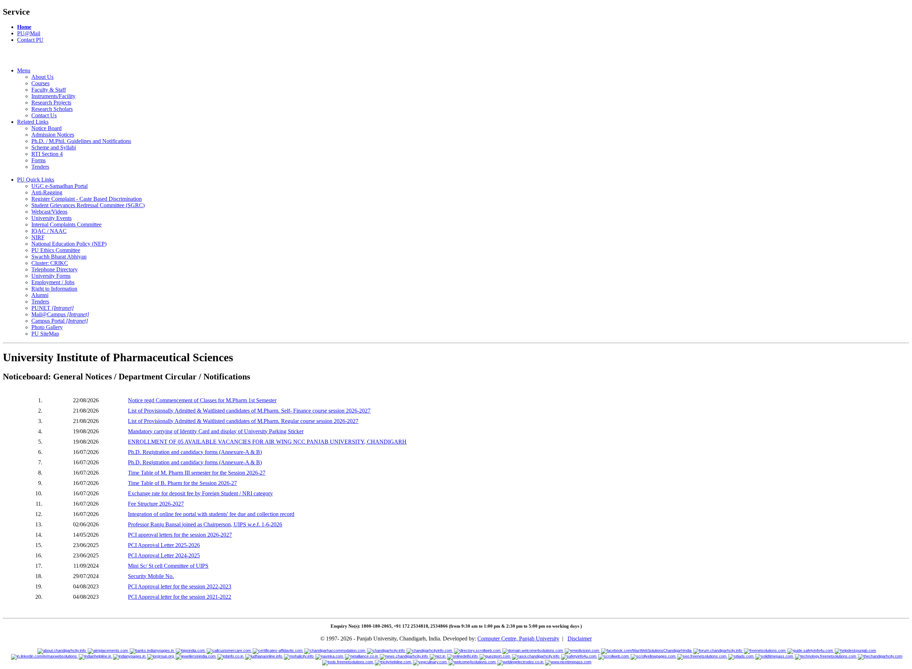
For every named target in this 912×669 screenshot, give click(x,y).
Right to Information (54, 289)
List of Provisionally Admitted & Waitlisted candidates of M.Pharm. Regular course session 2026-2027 (243, 421)
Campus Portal (59, 321)
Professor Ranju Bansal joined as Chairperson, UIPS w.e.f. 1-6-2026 (205, 524)
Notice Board (46, 128)
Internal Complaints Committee (66, 224)
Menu (23, 70)
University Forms (51, 276)
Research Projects (51, 102)
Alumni (39, 295)
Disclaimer (580, 638)
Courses (40, 83)
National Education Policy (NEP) (69, 244)
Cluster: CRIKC (49, 263)
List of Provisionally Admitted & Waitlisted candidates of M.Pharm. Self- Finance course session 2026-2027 (249, 411)
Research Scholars (52, 109)
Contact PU (30, 40)
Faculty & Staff (48, 90)
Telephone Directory (54, 269)
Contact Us (44, 115)
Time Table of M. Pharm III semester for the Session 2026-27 (196, 473)
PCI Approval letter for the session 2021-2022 (179, 597)
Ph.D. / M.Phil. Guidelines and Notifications (81, 141)
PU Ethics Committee (55, 250)
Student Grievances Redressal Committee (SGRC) (88, 205)
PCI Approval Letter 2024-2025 (164, 555)
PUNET (52, 308)
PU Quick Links (35, 180)
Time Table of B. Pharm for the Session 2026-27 (182, 483)
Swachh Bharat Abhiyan (59, 257)
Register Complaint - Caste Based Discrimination (86, 199)
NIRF (38, 237)
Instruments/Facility (53, 96)
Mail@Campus (60, 314)
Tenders (40, 167)
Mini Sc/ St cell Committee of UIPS (168, 566)
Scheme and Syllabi (53, 147)
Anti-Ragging (46, 192)
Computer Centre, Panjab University (518, 638)
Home (24, 27)
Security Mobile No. (151, 576)
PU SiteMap (45, 334)
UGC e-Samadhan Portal (59, 186)
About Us (42, 77)
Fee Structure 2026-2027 (156, 504)
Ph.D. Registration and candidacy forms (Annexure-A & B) (195, 452)
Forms (38, 160)
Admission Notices (52, 135)
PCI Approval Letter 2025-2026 (164, 545)
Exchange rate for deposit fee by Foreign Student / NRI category (200, 493)
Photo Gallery (47, 327)
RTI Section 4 (47, 154)
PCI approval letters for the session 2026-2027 (180, 535)
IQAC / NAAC (49, 231)
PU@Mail (28, 33)
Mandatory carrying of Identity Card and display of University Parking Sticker (216, 431)
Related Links (32, 122)
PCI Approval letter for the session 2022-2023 (179, 586)
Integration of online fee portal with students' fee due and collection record (211, 514)
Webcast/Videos (49, 212)
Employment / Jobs (52, 282)
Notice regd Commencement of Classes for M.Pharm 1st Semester (202, 400)
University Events (51, 218)
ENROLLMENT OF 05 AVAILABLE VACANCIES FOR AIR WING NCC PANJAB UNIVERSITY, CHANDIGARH (267, 442)
